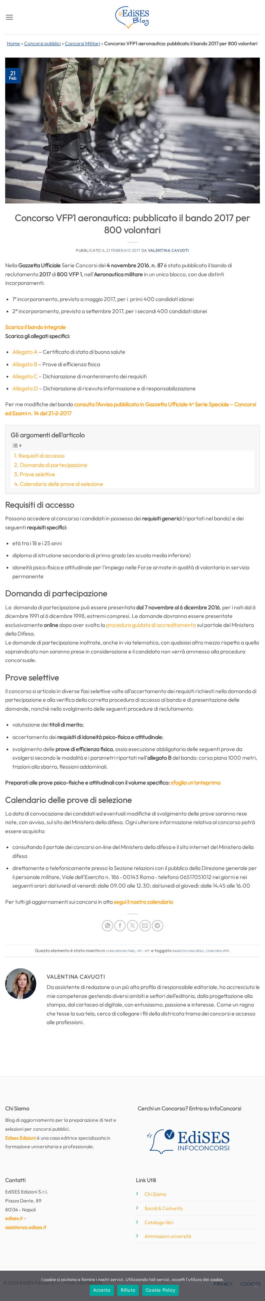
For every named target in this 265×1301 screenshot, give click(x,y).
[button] (9, 17)
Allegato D (25, 388)
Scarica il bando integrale (35, 326)
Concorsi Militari (82, 43)
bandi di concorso (188, 950)
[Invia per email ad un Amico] (145, 925)
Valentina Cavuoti (168, 250)
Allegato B (24, 364)
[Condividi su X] (132, 925)
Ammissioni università (168, 1236)
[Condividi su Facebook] (120, 925)
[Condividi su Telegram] (157, 925)
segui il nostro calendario (143, 901)
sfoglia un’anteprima (195, 782)
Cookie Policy (160, 1290)
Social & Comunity (164, 1208)
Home (13, 43)
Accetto (102, 1290)
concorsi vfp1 (217, 950)
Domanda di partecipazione (53, 464)
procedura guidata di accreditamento (151, 624)
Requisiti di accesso (42, 455)
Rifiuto (128, 1290)
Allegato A (25, 351)
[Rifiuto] (256, 1287)
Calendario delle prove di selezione (61, 483)
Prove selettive (37, 474)
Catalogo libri (159, 1222)
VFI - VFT (143, 950)
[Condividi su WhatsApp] (107, 925)
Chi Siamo (155, 1194)
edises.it (14, 1218)
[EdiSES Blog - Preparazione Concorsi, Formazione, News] (132, 17)
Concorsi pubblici (42, 43)
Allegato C (25, 376)
